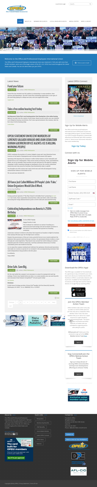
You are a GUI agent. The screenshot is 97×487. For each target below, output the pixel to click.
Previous (11, 302)
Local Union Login (61, 4)
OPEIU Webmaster (29, 90)
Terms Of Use (34, 483)
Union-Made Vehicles (43, 431)
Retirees (39, 444)
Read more (53, 103)
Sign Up (78, 342)
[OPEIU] (17, 8)
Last (10, 306)
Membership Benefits (43, 423)
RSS (58, 298)
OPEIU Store (40, 439)
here (85, 336)
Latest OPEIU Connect (43, 435)
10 (49, 302)
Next (53, 302)
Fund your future (15, 86)
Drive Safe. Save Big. (17, 267)
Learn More (11, 124)
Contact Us (69, 434)
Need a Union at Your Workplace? (76, 439)
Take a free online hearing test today (25, 109)
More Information (10, 431)
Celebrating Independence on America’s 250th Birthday (29, 210)
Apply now (11, 100)
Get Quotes (11, 280)
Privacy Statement (24, 483)
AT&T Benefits (41, 427)
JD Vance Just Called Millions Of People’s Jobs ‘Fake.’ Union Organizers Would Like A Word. (32, 184)
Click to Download (79, 116)
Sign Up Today (79, 146)
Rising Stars (40, 419)
